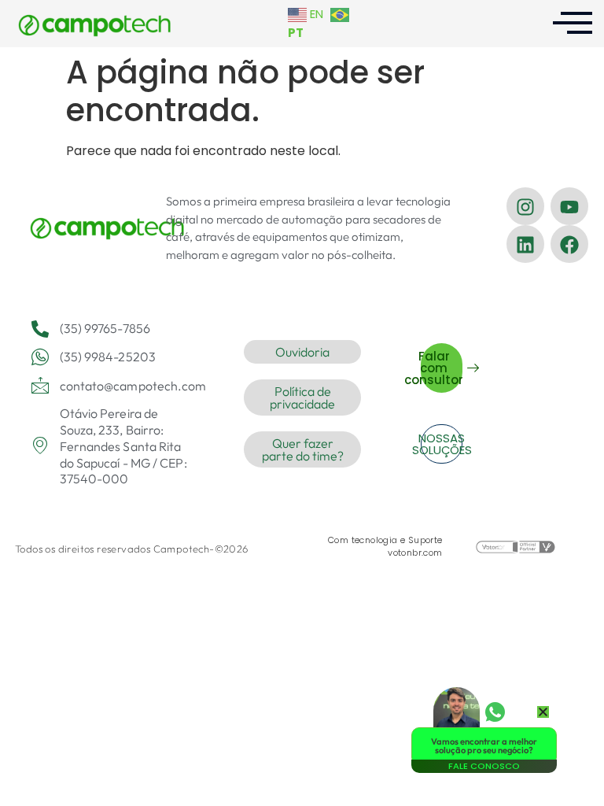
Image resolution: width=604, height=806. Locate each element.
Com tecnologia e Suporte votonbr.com (385, 546)
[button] (543, 712)
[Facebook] (569, 244)
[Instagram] (525, 206)
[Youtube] (569, 206)
